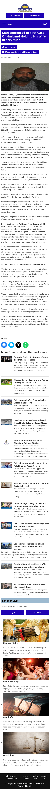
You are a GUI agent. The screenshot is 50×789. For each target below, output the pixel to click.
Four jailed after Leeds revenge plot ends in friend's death (31, 525)
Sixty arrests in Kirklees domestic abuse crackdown (30, 585)
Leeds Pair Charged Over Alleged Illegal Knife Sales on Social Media (30, 421)
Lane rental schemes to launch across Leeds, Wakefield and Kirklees (29, 546)
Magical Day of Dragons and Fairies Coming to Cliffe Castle (31, 381)
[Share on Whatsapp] (26, 345)
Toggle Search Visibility (45, 24)
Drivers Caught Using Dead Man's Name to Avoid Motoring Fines (30, 504)
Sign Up (37, 612)
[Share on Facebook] (4, 345)
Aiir (30, 786)
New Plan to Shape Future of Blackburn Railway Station (28, 441)
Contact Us (44, 777)
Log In (12, 612)
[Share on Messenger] (11, 345)
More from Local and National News (21, 52)
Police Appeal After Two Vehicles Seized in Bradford (30, 401)
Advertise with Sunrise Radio (11, 777)
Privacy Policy (26, 777)
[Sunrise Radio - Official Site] (25, 8)
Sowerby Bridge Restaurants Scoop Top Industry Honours (31, 358)
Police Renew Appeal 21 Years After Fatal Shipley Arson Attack (31, 464)
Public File (35, 777)
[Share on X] (18, 345)
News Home (10, 47)
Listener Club (10, 600)
